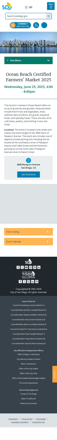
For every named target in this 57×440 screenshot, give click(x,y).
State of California (28, 398)
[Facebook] (18, 267)
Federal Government (28, 403)
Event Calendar (13, 241)
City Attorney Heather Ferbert (28, 359)
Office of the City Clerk (28, 373)
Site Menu (15, 60)
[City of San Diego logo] (7, 6)
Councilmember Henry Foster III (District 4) (28, 319)
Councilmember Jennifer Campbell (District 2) (28, 310)
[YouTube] (26, 267)
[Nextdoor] (34, 267)
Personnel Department (28, 383)
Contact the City (38, 422)
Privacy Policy (27, 419)
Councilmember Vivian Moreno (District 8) (28, 338)
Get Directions (28, 174)
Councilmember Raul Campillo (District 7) (29, 334)
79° (28, 7)
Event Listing (12, 231)
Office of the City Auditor (28, 368)
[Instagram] (30, 267)
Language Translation (19, 422)
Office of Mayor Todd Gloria (28, 354)
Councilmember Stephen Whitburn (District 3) (28, 315)
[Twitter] (22, 267)
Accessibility (41, 419)
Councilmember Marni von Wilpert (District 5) (28, 324)
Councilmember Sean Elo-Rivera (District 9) (28, 343)
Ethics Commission (28, 364)
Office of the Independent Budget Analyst (28, 378)
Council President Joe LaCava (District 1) (28, 305)
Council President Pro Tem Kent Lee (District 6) (28, 329)
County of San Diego (28, 394)
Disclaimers (13, 419)
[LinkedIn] (38, 267)
